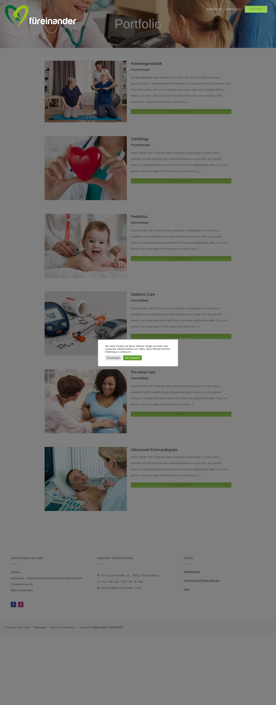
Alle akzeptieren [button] (132, 358)
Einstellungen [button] (113, 358)
